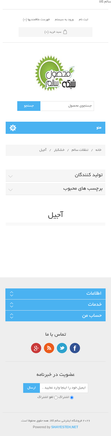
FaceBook (75, 348)
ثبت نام (83, 19)
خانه (98, 150)
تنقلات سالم (80, 150)
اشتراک (63, 397)
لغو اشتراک (45, 397)
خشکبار (59, 150)
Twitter (62, 348)
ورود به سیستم (64, 19)
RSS (49, 348)
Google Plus (36, 348)
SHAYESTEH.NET (64, 427)
